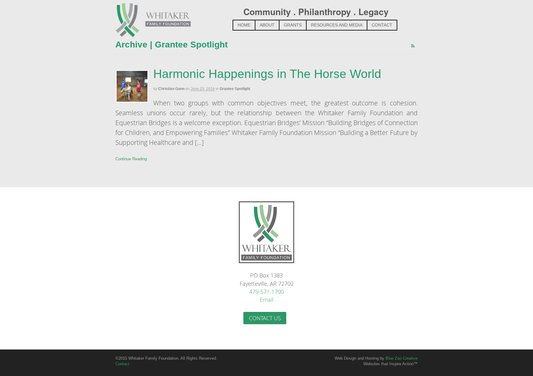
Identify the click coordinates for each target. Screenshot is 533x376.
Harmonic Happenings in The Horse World (267, 73)
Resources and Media (336, 24)
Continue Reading (131, 159)
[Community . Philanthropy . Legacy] (153, 33)
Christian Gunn (171, 89)
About (267, 24)
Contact (382, 24)
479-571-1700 (266, 291)
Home (244, 24)
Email (266, 299)
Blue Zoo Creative (402, 358)
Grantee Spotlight (235, 89)
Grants (293, 24)
